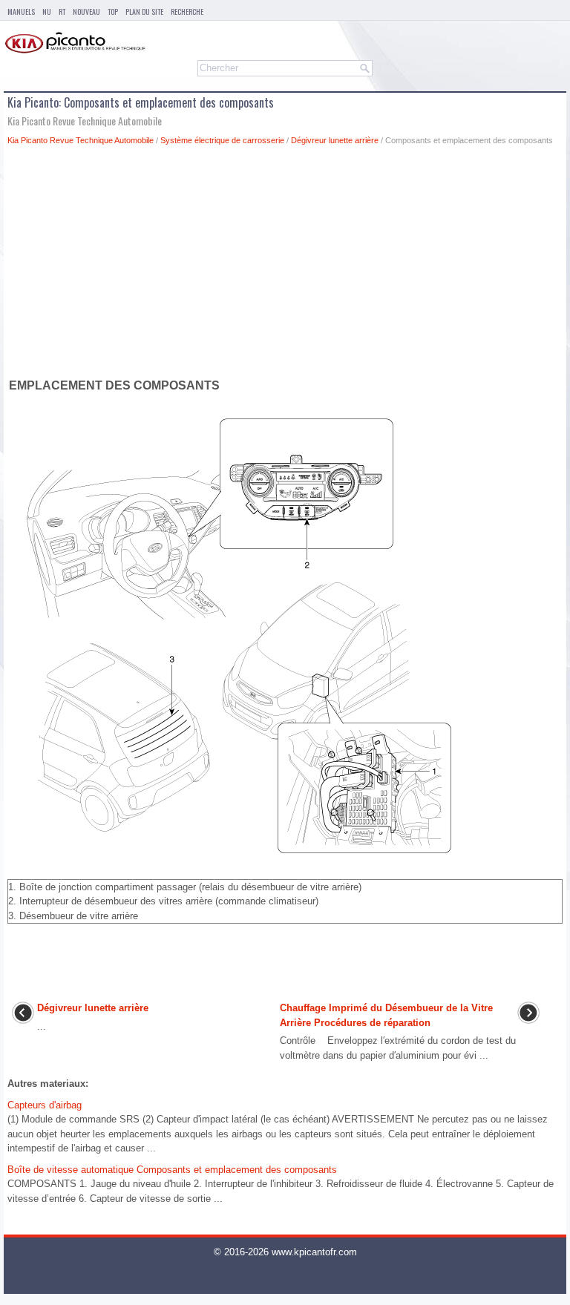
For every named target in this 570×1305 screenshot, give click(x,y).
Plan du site (144, 11)
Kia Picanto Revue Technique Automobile (80, 140)
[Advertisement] (285, 265)
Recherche (187, 11)
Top (113, 11)
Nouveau (86, 11)
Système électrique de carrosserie (222, 140)
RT (62, 11)
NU (46, 11)
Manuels (21, 11)
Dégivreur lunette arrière (335, 140)
